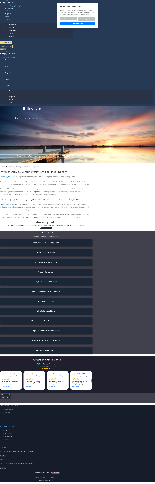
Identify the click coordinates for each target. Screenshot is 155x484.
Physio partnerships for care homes (46, 321)
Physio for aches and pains (46, 282)
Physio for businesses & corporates (46, 292)
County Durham (22, 167)
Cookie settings (68, 19)
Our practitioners (38, 192)
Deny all (86, 19)
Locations (10, 167)
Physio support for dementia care (46, 331)
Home (2, 167)
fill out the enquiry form (35, 217)
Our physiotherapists (8, 204)
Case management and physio (46, 243)
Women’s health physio (46, 350)
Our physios (8, 14)
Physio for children (46, 301)
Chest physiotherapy (46, 252)
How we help (9, 8)
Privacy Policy (46, 482)
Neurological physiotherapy (46, 262)
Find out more (46, 228)
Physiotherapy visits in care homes (46, 340)
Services (7, 11)
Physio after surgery (46, 272)
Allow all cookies (77, 23)
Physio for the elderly (46, 311)
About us (7, 19)
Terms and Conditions (46, 480)
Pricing (7, 16)
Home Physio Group (8, 177)
